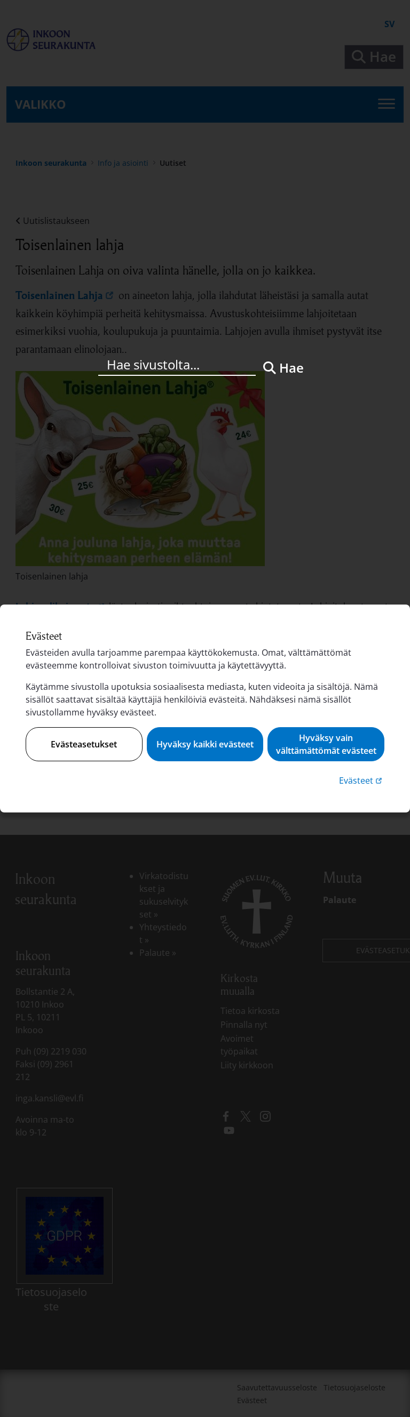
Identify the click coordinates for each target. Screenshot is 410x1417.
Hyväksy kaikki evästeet (205, 744)
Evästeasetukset (84, 744)
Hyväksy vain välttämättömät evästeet (326, 744)
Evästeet (361, 780)
